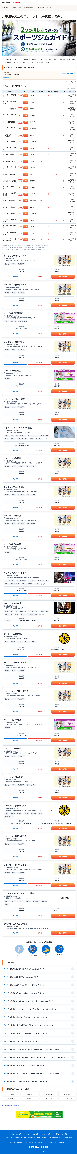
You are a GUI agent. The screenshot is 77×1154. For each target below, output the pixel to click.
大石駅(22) (49, 1098)
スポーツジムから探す (33, 1134)
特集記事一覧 (54, 1137)
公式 (20, 96)
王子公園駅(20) (67, 1098)
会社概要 (12, 1142)
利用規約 (40, 1142)
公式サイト (39, 276)
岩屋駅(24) (67, 1094)
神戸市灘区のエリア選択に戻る (13, 1105)
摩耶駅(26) (30, 1094)
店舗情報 (15, 276)
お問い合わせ (32, 1142)
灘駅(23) (29, 1098)
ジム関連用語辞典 (67, 1137)
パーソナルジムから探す (15, 1134)
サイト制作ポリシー (22, 1142)
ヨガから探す (47, 1134)
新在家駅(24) (11, 1098)
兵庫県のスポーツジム (16, 8)
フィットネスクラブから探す (11, 1137)
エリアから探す (28, 1137)
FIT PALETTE (5, 8)
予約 (26, 96)
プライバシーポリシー (50, 1142)
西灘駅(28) (11, 1094)
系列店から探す (41, 1137)
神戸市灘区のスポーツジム (31, 8)
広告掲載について (62, 1142)
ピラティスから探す (61, 1134)
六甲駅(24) (49, 1094)
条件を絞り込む (68, 73)
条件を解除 (6, 77)
